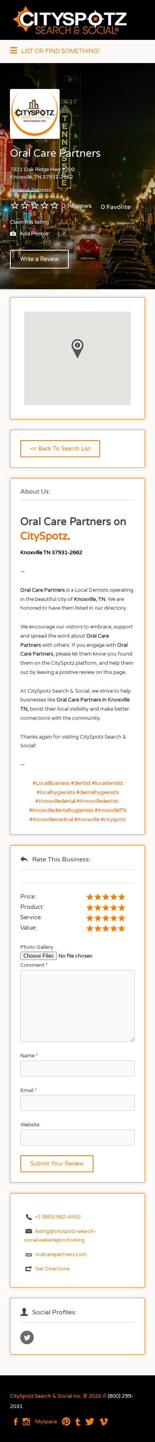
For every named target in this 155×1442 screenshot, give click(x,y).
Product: (32, 907)
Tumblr (78, 1421)
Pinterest (66, 1421)
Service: (31, 917)
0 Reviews (77, 206)
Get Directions (52, 1269)
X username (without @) (27, 1337)
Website (29, 1125)
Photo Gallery (36, 947)
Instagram (26, 1421)
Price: (28, 896)
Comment (34, 965)
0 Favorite (116, 207)
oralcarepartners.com (61, 1254)
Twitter (89, 1421)
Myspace (46, 1421)
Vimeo (103, 1421)
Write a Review (39, 259)
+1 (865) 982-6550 (57, 1217)
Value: (28, 927)
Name (29, 1056)
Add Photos (33, 234)
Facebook (15, 1421)
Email (28, 1090)
